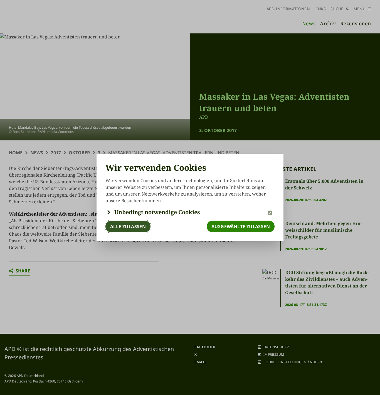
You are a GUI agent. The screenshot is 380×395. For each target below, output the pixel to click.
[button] (190, 212)
